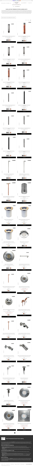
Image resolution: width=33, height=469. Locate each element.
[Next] (32, 0)
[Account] (29, 3)
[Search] (28, 3)
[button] (28, 20)
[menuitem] (10, 3)
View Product (24, 42)
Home (13, 6)
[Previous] (1, 0)
